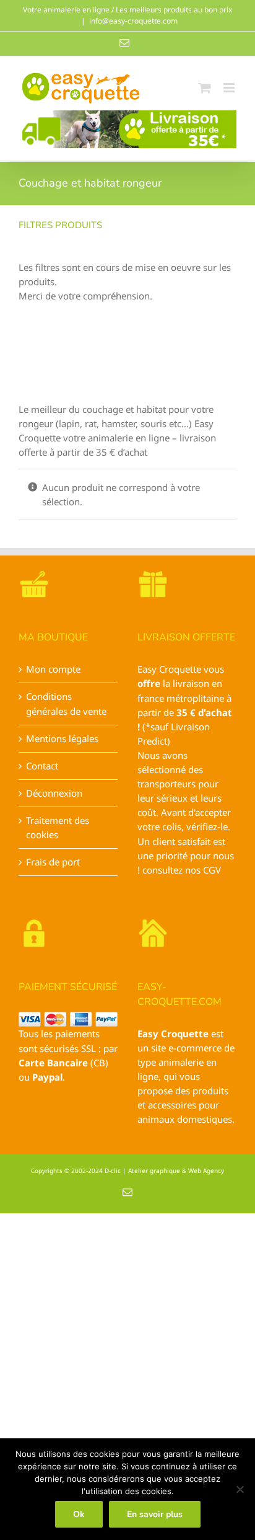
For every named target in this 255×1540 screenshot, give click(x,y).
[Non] (239, 1489)
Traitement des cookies (57, 827)
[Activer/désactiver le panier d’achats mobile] (205, 87)
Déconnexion (54, 793)
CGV (212, 870)
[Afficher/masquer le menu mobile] (229, 87)
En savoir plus (155, 1514)
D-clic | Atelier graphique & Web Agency (164, 1170)
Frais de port (53, 862)
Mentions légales (62, 738)
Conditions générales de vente (66, 703)
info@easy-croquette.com (133, 20)
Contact (42, 765)
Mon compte (53, 669)
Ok (79, 1514)
